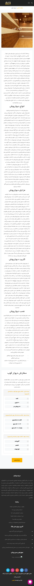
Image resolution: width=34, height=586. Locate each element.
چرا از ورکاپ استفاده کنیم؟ (17, 516)
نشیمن (17, 445)
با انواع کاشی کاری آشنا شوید (16, 531)
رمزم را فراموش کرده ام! (17, 513)
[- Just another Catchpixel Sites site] (6, 3)
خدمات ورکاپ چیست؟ (17, 510)
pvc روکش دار (17, 406)
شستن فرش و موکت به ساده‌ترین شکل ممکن (16, 539)
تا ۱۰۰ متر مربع (17, 424)
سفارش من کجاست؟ (17, 519)
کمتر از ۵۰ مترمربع (17, 420)
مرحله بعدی (17, 460)
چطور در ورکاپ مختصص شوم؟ (17, 506)
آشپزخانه (17, 441)
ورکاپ (13, 573)
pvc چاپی (17, 402)
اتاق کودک (17, 449)
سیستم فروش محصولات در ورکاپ (17, 522)
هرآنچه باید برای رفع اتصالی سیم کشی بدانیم (16, 535)
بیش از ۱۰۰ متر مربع (17, 428)
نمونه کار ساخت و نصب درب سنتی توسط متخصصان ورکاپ (16, 547)
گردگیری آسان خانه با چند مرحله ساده (16, 543)
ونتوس (13, 580)
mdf (17, 398)
